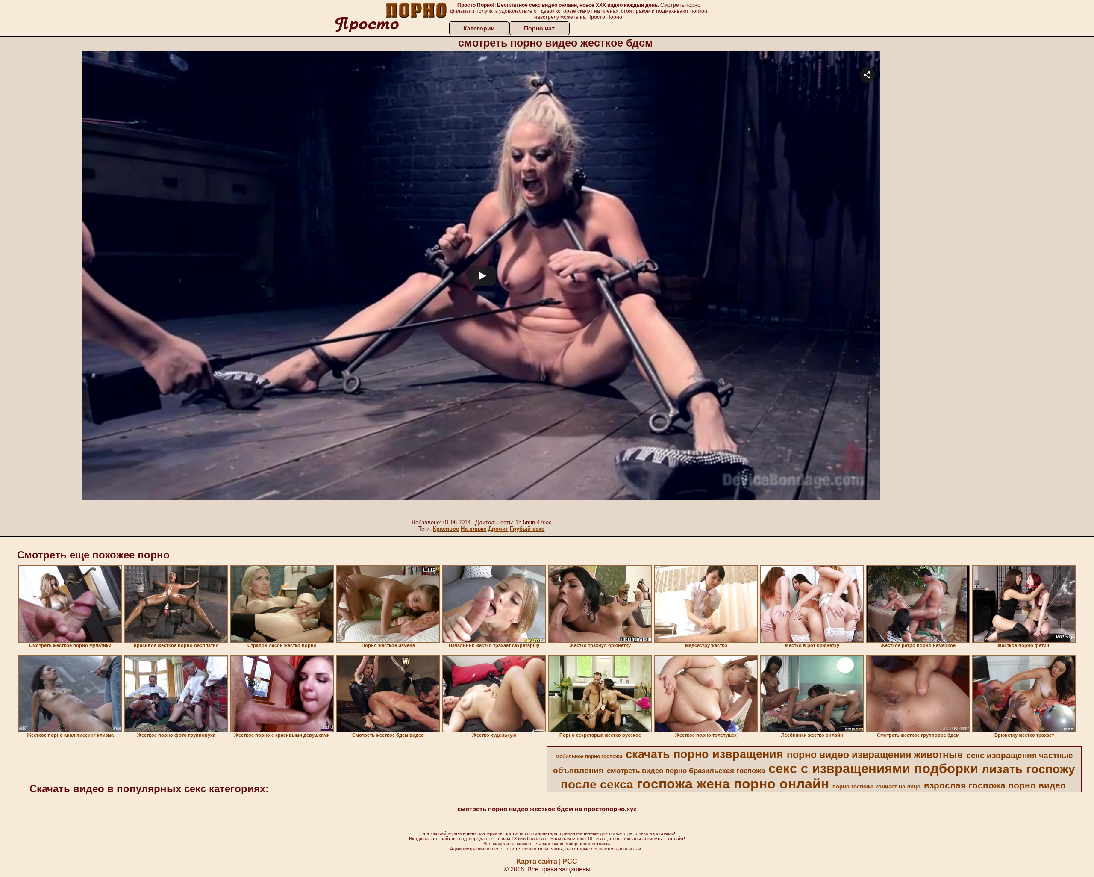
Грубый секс (527, 529)
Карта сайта (537, 861)
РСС (569, 861)
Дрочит (498, 529)
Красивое (446, 529)
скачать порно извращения (704, 754)
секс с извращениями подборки (873, 768)
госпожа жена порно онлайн (733, 783)
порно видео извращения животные (875, 754)
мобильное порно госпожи (589, 756)
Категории (479, 28)
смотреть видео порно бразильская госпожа (686, 770)
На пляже (473, 529)
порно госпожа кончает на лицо (876, 786)
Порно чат (539, 28)
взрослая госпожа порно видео (995, 785)
